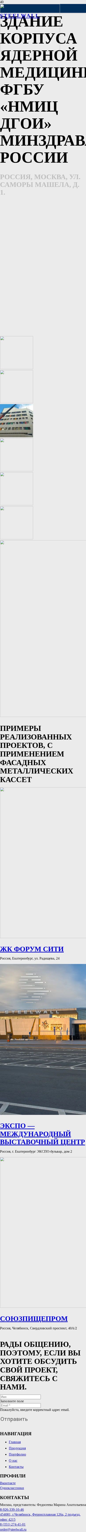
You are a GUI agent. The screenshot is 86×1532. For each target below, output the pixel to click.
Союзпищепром (34, 1319)
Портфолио (17, 1454)
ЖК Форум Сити (32, 949)
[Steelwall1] (30, 50)
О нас (13, 1460)
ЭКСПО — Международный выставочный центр (42, 1134)
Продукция (17, 1448)
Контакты (16, 1467)
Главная (15, 1442)
